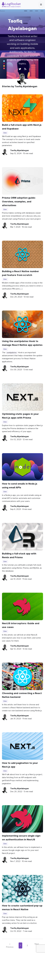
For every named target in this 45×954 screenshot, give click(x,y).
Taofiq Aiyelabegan (19, 150)
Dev (5, 133)
